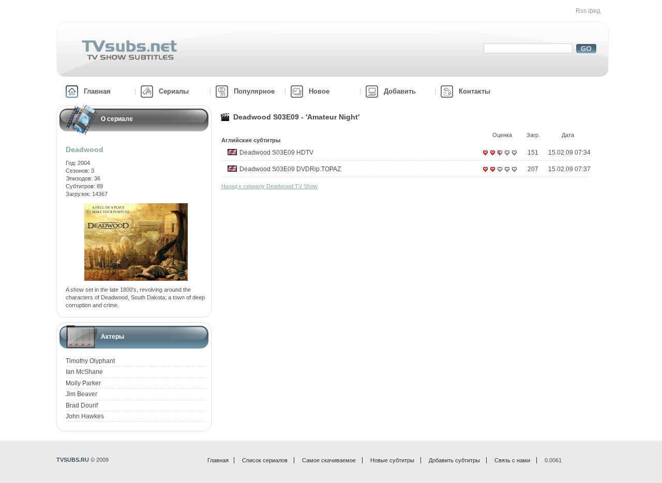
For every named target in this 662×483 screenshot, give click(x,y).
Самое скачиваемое (329, 460)
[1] (485, 156)
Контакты (474, 91)
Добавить (400, 91)
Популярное (254, 91)
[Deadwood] (136, 207)
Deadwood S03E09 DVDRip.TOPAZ (290, 169)
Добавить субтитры (454, 460)
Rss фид (588, 10)
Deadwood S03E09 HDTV (276, 152)
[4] (506, 156)
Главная (97, 91)
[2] (492, 156)
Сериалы (174, 91)
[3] (499, 156)
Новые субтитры (392, 460)
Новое (319, 91)
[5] (514, 156)
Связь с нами (512, 460)
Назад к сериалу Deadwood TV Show (269, 186)
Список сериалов (265, 460)
